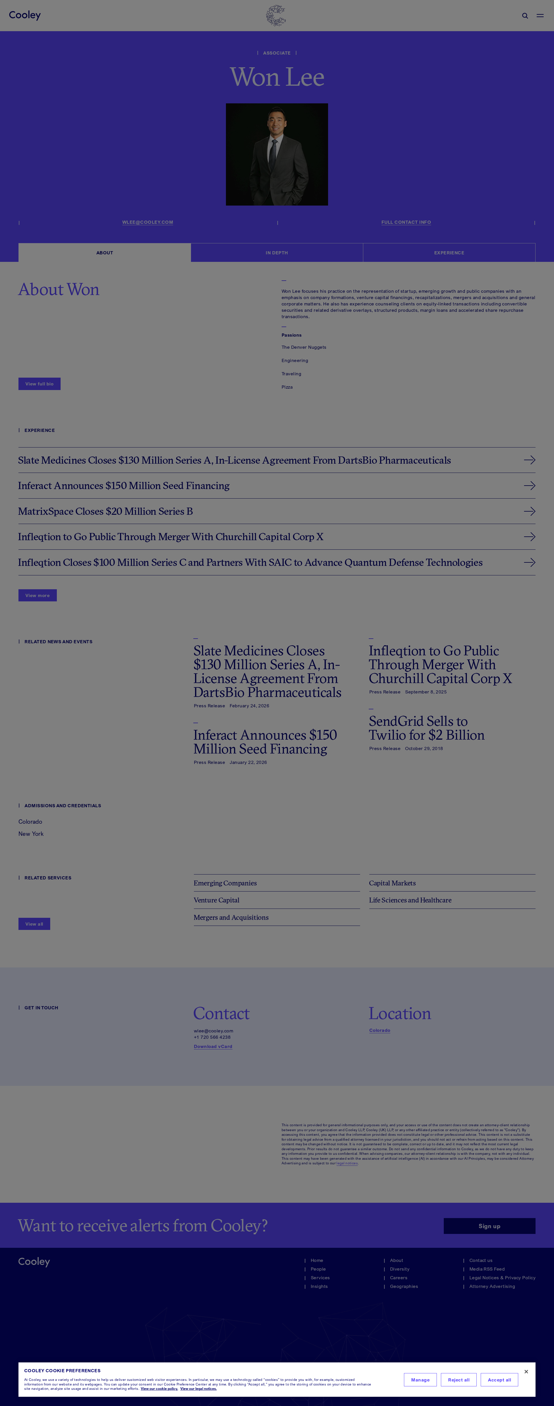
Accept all (499, 1380)
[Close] (526, 1371)
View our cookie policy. (159, 1388)
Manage (420, 1380)
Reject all (458, 1380)
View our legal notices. (198, 1388)
